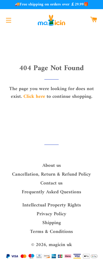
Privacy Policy (51, 214)
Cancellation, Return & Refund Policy (51, 174)
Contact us (51, 183)
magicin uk (60, 245)
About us (51, 165)
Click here (34, 96)
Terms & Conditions (51, 232)
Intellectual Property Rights (51, 205)
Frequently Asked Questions (51, 192)
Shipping (51, 223)
